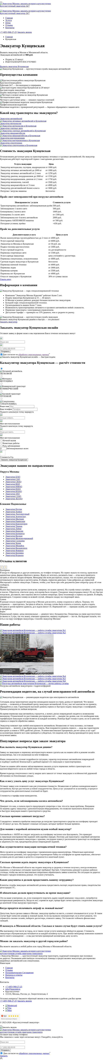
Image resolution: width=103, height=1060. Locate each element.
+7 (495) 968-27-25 (8, 32)
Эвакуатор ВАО (12, 484)
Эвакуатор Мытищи (14, 519)
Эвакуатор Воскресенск (16, 548)
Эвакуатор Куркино (14, 555)
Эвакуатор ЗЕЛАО (14, 499)
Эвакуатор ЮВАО (13, 486)
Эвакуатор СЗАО (13, 496)
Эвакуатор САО (12, 479)
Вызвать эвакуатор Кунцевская (14, 66)
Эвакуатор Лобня (13, 529)
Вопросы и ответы (13, 975)
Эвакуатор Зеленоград (15, 516)
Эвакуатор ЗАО (12, 494)
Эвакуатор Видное (14, 536)
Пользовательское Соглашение (19, 972)
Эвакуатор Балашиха (15, 533)
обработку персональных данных (33, 354)
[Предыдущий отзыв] (1, 567)
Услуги (8, 20)
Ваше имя (4, 406)
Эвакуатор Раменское (15, 521)
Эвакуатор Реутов (13, 509)
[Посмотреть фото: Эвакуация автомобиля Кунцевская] (33, 630)
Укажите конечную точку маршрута (16, 426)
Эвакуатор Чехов (13, 543)
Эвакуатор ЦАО (12, 477)
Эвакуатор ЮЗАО (13, 491)
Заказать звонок (24, 32)
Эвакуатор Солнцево (15, 541)
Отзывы (9, 25)
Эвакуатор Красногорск (16, 524)
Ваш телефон (6, 409)
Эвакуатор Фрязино (14, 550)
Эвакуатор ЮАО (13, 489)
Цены (8, 23)
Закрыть (4, 1056)
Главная (9, 18)
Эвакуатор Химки (13, 511)
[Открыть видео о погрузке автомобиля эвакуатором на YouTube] (34, 683)
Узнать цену (5, 279)
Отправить (5, 351)
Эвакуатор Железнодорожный (19, 538)
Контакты (9, 27)
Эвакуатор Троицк (13, 526)
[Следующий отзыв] (5, 567)
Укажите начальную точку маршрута (17, 412)
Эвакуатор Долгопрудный (17, 514)
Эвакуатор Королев (14, 531)
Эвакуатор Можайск (14, 546)
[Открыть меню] (1, 1)
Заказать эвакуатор (8, 322)
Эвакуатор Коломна (14, 553)
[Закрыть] (1, 1025)
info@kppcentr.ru (12, 989)
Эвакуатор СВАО (13, 482)
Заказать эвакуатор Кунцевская (14, 460)
